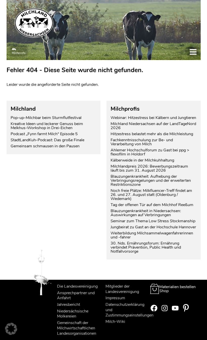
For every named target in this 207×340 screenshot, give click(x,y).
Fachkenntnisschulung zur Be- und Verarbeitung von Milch (142, 142)
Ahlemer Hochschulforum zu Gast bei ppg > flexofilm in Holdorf (150, 152)
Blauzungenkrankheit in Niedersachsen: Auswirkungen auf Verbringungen (146, 213)
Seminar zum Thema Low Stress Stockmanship (153, 221)
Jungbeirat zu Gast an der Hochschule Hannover (153, 227)
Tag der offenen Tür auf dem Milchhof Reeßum (152, 205)
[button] (11, 329)
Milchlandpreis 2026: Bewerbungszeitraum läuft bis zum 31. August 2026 (149, 168)
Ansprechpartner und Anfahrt (76, 295)
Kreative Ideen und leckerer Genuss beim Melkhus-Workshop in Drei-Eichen (47, 126)
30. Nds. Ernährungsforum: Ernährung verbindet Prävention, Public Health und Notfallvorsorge (146, 247)
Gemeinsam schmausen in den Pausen (45, 146)
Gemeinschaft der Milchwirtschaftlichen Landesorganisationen (76, 328)
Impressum (115, 298)
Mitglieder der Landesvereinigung (122, 289)
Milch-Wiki (115, 321)
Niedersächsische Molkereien (72, 313)
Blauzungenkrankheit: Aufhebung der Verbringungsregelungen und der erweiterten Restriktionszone (151, 180)
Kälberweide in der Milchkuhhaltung (142, 160)
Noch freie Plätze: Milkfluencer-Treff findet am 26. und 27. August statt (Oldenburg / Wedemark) (151, 195)
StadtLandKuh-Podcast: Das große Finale (47, 140)
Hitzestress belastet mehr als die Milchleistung (152, 134)
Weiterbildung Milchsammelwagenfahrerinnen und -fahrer (152, 235)
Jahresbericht (68, 304)
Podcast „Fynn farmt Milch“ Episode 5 (44, 134)
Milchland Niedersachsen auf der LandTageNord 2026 (153, 126)
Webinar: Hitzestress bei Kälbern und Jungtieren (153, 118)
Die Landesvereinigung (77, 286)
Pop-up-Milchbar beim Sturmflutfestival (47, 118)
